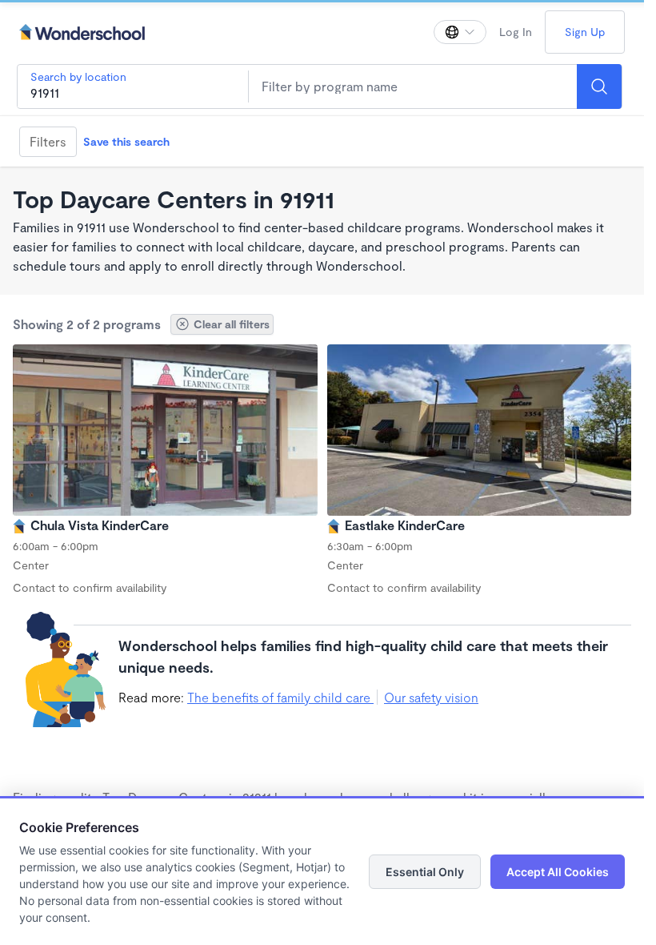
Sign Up (585, 31)
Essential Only (425, 872)
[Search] (599, 86)
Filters (48, 141)
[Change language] (460, 32)
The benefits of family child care (280, 697)
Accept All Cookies (557, 872)
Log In (515, 31)
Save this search (126, 141)
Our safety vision (431, 697)
